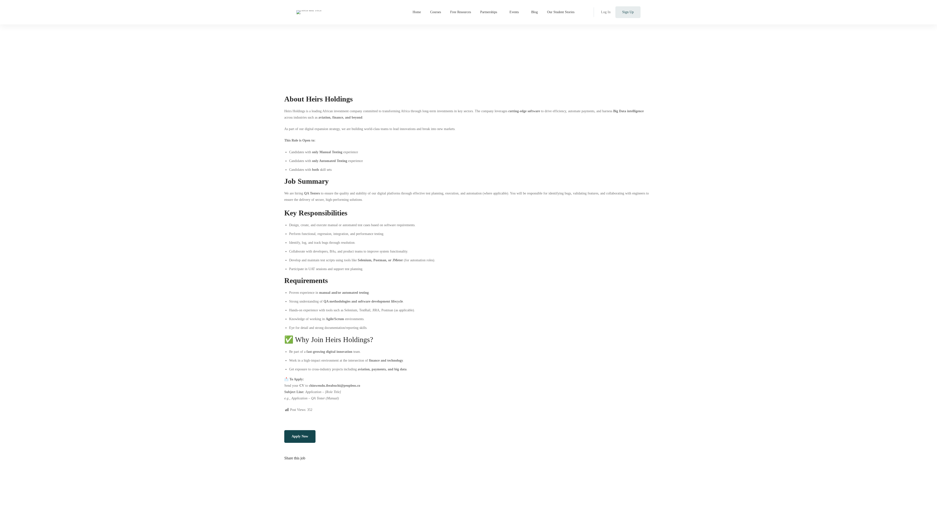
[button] (300, 436)
